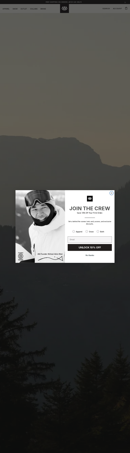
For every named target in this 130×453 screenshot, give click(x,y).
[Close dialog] (111, 193)
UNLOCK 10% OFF (90, 247)
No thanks (90, 255)
